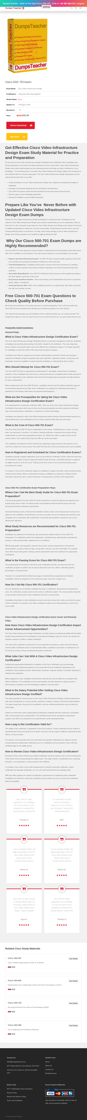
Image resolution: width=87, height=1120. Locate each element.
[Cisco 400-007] (43, 964)
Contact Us (49, 1069)
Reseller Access (51, 1073)
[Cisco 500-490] (43, 1031)
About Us (48, 1066)
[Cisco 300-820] (43, 986)
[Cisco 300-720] (43, 1008)
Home (47, 1062)
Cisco (20, 99)
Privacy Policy (12, 1093)
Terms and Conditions (15, 1100)
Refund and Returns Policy (16, 1096)
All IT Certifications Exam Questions (20, 1089)
